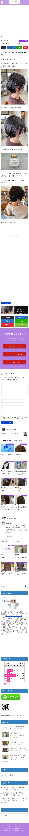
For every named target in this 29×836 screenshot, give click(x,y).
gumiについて (20, 824)
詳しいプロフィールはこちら (13, 616)
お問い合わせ (24, 830)
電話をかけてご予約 (14, 346)
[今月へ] (20, 663)
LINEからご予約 (14, 362)
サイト (3, 410)
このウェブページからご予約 (14, 354)
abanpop (9, 523)
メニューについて (7, 303)
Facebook (18, 536)
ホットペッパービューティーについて (17, 727)
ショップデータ (15, 826)
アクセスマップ (9, 828)
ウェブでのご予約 (6, 830)
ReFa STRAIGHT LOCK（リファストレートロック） (17, 735)
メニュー (22, 826)
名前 (2, 398)
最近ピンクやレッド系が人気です (17, 750)
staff (26, 824)
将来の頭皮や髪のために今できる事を (17, 743)
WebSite (11, 536)
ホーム (3, 824)
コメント (3, 383)
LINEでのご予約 (15, 830)
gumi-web (14, 833)
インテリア (7, 826)
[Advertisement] (14, 20)
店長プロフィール (19, 828)
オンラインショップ (11, 824)
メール (3, 404)
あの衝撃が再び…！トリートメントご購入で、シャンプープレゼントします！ (13, 758)
